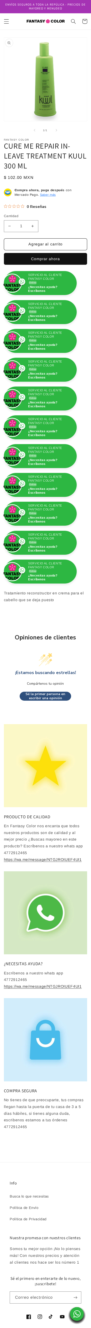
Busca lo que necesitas (29, 1225)
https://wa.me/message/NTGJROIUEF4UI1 (43, 888)
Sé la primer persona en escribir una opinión (45, 725)
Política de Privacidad (28, 1248)
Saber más (48, 194)
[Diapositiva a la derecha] (56, 130)
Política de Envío (24, 1236)
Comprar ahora (45, 259)
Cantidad (11, 216)
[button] (6, 21)
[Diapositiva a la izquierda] (34, 130)
